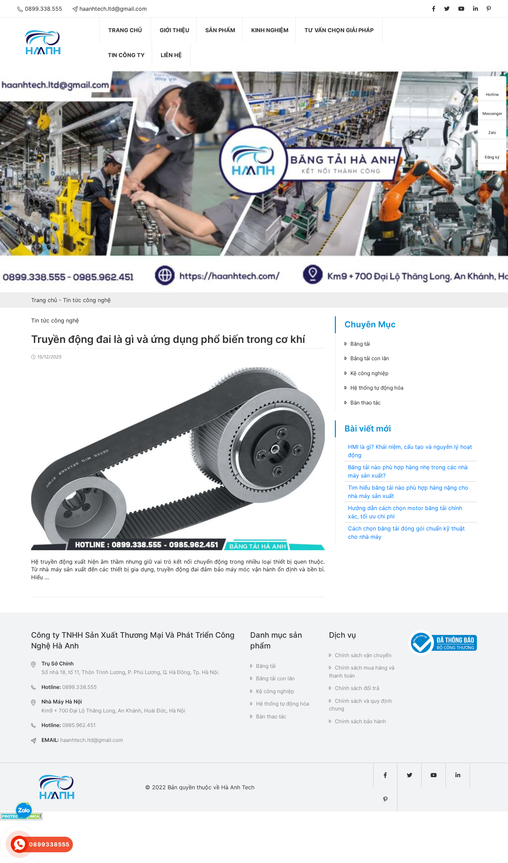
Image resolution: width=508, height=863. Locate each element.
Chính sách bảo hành (360, 721)
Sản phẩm (220, 30)
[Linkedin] (475, 8)
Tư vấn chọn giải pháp (339, 30)
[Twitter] (447, 8)
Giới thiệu (174, 30)
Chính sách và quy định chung (360, 705)
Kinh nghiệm (270, 30)
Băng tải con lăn (369, 358)
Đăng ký (492, 157)
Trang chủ (125, 30)
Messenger (492, 113)
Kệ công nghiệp (369, 373)
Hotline (492, 94)
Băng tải (360, 343)
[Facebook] (433, 8)
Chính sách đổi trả (357, 688)
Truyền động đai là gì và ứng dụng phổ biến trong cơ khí (168, 339)
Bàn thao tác (365, 402)
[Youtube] (461, 8)
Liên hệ (171, 55)
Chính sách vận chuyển (363, 655)
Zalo (492, 132)
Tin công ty (126, 55)
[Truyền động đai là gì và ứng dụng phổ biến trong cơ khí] (178, 458)
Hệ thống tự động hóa (376, 387)
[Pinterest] (489, 8)
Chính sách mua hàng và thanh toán (361, 671)
